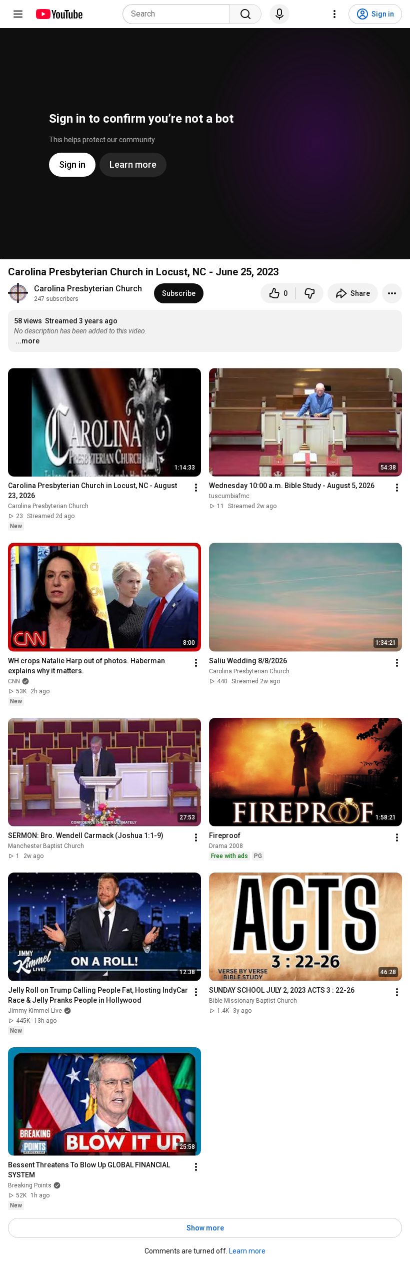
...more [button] (28, 341)
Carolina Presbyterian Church (88, 288)
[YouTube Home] (59, 14)
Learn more (247, 1251)
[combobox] (179, 14)
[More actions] (392, 293)
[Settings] (334, 14)
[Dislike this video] (310, 293)
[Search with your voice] (280, 14)
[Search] (246, 14)
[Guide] (18, 14)
